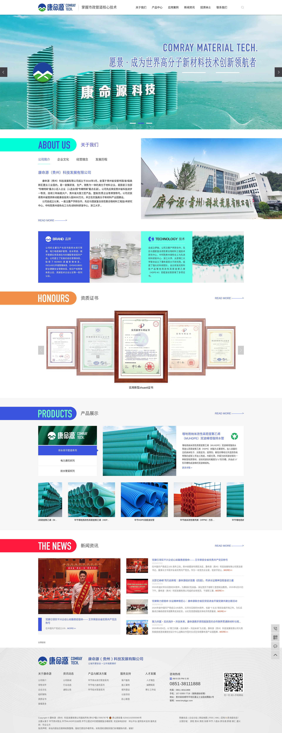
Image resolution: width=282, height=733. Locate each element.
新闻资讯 (189, 7)
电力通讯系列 (68, 460)
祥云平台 (133, 721)
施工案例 (125, 685)
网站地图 (203, 718)
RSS (211, 718)
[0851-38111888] (275, 628)
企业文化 (42, 689)
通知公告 (67, 689)
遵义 (238, 721)
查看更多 (42, 704)
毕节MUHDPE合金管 (71, 721)
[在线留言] (275, 646)
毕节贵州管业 (55, 721)
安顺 (206, 721)
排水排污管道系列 (67, 450)
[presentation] (3, 72)
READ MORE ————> (52, 220)
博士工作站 (150, 689)
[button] (133, 123)
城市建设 (125, 689)
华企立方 (46, 725)
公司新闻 (67, 680)
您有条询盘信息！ (230, 718)
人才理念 (150, 680)
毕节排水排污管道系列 (98, 680)
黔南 (229, 721)
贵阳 (201, 721)
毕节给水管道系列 (96, 689)
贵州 (197, 721)
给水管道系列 (68, 471)
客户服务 (125, 680)
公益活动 (125, 694)
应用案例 (173, 7)
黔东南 (223, 721)
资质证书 (42, 699)
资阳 (192, 721)
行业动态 (67, 685)
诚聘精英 (150, 685)
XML (217, 718)
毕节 (211, 721)
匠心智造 (125, 699)
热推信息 (183, 718)
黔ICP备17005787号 (98, 718)
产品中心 (157, 7)
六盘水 (217, 721)
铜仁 (234, 721)
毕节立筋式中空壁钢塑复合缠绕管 (97, 721)
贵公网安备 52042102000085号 (127, 718)
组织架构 (42, 694)
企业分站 (193, 718)
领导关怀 (42, 685)
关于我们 (141, 7)
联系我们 (221, 7)
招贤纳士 (205, 7)
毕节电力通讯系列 (96, 685)
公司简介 (42, 680)
